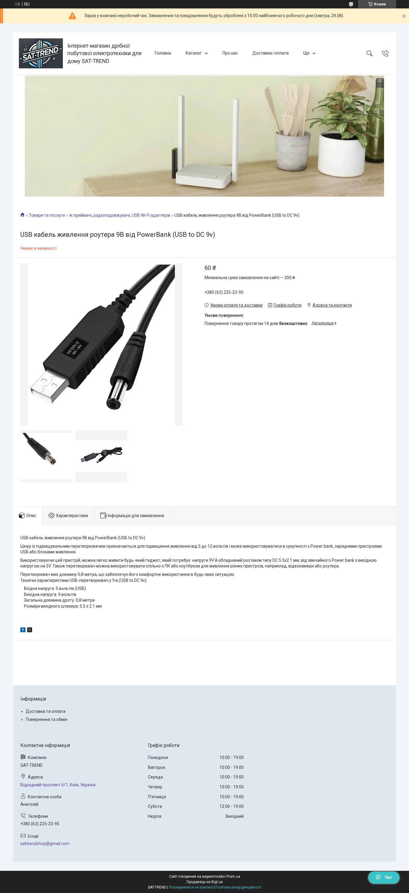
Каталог (194, 53)
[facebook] (22, 630)
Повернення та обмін (46, 719)
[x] (29, 630)
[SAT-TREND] (41, 53)
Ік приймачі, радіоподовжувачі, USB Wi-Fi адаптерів (119, 215)
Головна (163, 53)
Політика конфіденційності (238, 887)
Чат (388, 877)
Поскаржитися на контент (191, 887)
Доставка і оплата (270, 53)
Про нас (230, 53)
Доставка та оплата (46, 711)
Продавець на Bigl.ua (205, 882)
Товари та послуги (47, 215)
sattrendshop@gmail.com (44, 843)
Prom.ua (233, 876)
